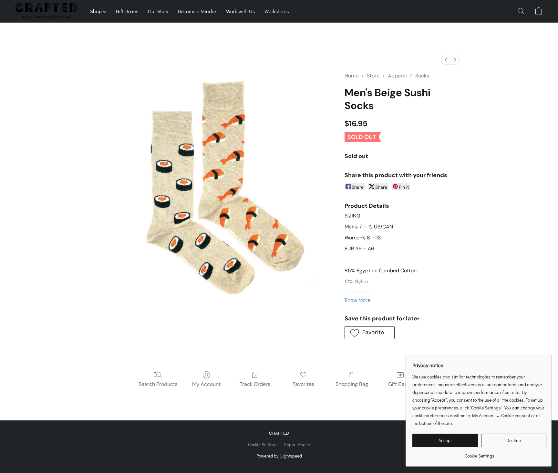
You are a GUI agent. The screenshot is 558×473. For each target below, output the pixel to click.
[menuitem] (445, 60)
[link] (479, 453)
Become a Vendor (197, 11)
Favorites (303, 384)
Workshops (276, 11)
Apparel (397, 75)
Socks (422, 75)
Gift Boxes (127, 11)
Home (351, 75)
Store (373, 75)
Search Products (158, 384)
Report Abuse (297, 444)
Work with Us (240, 11)
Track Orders (255, 384)
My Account (206, 384)
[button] (46, 11)
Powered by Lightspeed (279, 456)
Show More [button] (357, 300)
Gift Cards (400, 384)
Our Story (158, 11)
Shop (96, 11)
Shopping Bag (352, 384)
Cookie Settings (263, 444)
